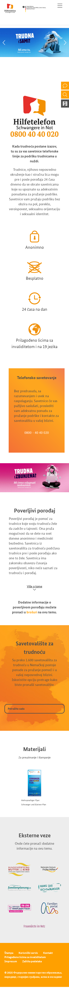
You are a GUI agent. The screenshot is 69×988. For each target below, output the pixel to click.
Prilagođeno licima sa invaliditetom (25, 957)
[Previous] (4, 42)
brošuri (32, 612)
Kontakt (48, 953)
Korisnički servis (28, 953)
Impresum (10, 961)
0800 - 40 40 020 (36, 432)
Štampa (8, 953)
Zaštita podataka (32, 961)
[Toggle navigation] (60, 5)
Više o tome (34, 586)
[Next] (65, 42)
